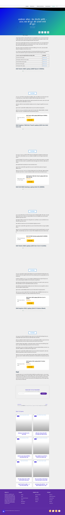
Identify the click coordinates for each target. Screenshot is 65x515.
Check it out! (45, 57)
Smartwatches (47, 6)
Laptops (53, 6)
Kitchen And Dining (40, 6)
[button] (57, 6)
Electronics (32, 6)
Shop (9, 2)
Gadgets (27, 6)
